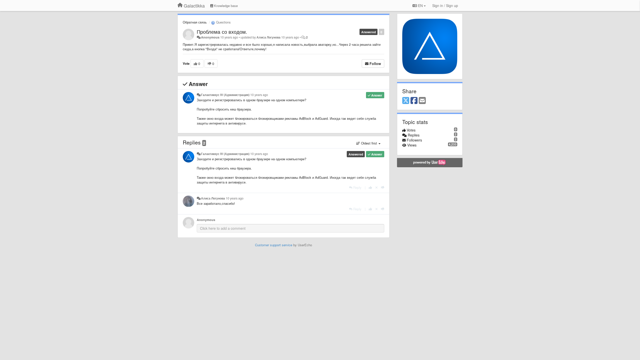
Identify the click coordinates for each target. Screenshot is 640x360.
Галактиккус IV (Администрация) (225, 94)
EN (420, 5)
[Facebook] (414, 100)
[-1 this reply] (382, 187)
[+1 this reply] (370, 187)
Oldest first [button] (369, 143)
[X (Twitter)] (405, 100)
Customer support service (273, 244)
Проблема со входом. (222, 31)
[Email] (422, 100)
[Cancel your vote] (376, 187)
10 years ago (259, 94)
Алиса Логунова (268, 37)
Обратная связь (195, 22)
